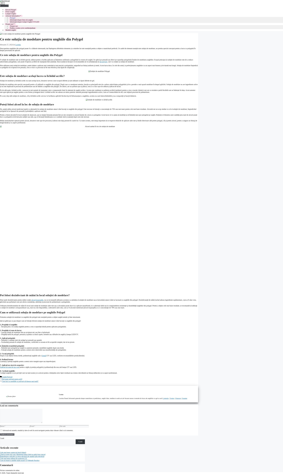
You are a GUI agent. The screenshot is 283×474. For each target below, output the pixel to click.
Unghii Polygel (7, 377)
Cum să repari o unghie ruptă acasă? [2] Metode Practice (19, 460)
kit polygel (103, 62)
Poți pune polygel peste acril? (12, 379)
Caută (2, 438)
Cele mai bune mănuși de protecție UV (13, 458)
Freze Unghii (10, 12)
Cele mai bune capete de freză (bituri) (13, 452)
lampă (44, 356)
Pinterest (178, 398)
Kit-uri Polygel (11, 10)
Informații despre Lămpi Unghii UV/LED (24, 22)
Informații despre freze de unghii (21, 20)
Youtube (184, 398)
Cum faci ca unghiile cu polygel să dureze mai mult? (20, 381)
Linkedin (165, 398)
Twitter (172, 398)
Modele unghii (11, 30)
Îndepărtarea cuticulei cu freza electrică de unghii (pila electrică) (22, 456)
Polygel (12, 18)
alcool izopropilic (37, 300)
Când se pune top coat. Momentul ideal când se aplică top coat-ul (22, 454)
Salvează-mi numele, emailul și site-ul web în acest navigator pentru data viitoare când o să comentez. (38, 430)
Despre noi (9, 24)
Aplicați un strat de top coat (9, 367)
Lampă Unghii (11, 14)
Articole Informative (13, 16)
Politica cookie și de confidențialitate (22, 28)
